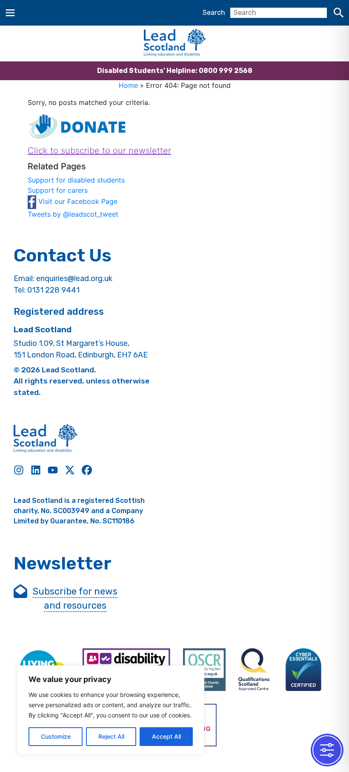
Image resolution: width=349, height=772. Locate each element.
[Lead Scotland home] (174, 43)
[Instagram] (19, 469)
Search (214, 13)
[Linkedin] (36, 469)
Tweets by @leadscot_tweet (73, 214)
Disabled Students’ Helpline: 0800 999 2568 (174, 71)
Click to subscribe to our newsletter (99, 150)
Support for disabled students (76, 180)
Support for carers (58, 190)
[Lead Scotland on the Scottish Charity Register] (204, 669)
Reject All (111, 736)
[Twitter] (70, 469)
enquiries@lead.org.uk (74, 278)
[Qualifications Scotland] (253, 669)
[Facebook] (87, 469)
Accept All (166, 736)
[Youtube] (53, 469)
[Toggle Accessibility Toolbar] (327, 750)
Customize (56, 736)
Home (128, 85)
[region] (110, 710)
